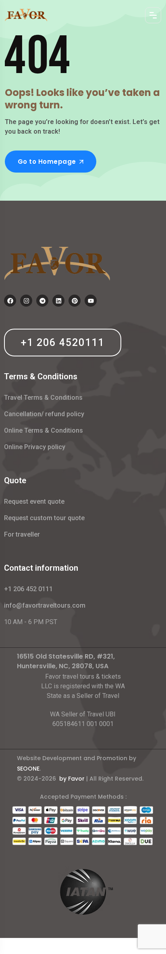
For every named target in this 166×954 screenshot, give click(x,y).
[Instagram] (26, 301)
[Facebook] (10, 301)
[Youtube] (91, 301)
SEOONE (28, 769)
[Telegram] (42, 301)
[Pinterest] (74, 301)
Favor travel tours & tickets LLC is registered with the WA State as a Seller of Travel (83, 686)
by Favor (72, 779)
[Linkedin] (58, 301)
